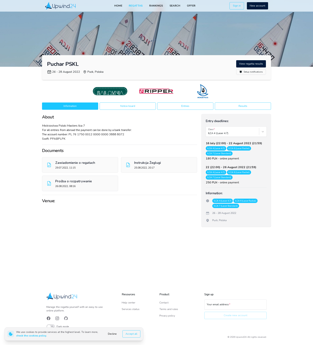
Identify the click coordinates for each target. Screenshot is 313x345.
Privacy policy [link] (167, 315)
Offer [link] (191, 5)
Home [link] (118, 5)
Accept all (131, 334)
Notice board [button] (127, 106)
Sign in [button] (237, 5)
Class (211, 129)
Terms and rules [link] (168, 309)
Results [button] (243, 106)
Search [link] (175, 5)
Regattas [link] (136, 5)
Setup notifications (253, 71)
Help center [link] (128, 302)
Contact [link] (163, 302)
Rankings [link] (156, 5)
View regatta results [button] (251, 63)
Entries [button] (185, 106)
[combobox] (208, 133)
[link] (61, 6)
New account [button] (257, 5)
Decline (112, 334)
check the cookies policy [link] (31, 335)
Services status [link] (130, 309)
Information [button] (70, 106)
